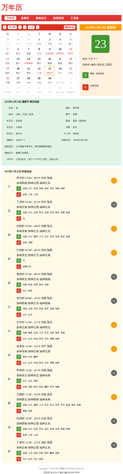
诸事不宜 (27, 266)
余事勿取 (100, 73)
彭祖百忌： (9, 146)
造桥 (30, 411)
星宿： (69, 121)
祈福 (36, 188)
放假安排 (58, 18)
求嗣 (57, 188)
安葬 (41, 188)
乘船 (25, 411)
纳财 (63, 188)
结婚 (25, 188)
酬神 (36, 357)
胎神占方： (9, 153)
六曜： (69, 127)
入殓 (30, 194)
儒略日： (11, 140)
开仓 (63, 405)
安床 (52, 212)
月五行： (11, 127)
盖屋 (25, 194)
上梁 (36, 194)
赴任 (46, 236)
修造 (63, 236)
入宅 (41, 236)
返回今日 (69, 27)
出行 (30, 188)
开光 (46, 339)
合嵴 (46, 285)
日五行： (11, 134)
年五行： (11, 121)
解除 (92, 73)
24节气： (11, 159)
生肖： (12, 108)
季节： (69, 114)
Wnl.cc (63, 468)
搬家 (36, 236)
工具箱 (74, 18)
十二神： (68, 134)
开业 (41, 212)
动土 (25, 291)
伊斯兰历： (67, 140)
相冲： (12, 114)
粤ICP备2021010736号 (69, 472)
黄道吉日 (41, 18)
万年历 (12, 7)
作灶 (52, 188)
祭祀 (46, 188)
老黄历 (25, 18)
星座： (69, 108)
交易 (36, 212)
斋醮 (52, 339)
